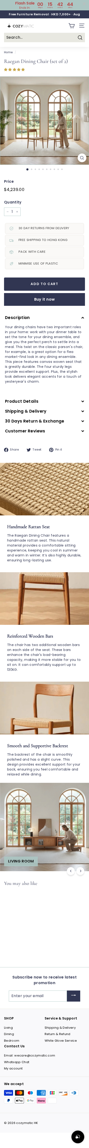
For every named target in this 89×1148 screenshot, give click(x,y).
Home (8, 52)
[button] (15, 69)
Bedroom (11, 1040)
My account (13, 1068)
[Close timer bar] (84, 4)
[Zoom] (82, 157)
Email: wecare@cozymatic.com (29, 1055)
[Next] (80, 871)
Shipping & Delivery (60, 1027)
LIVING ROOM (21, 861)
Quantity (13, 202)
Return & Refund (57, 1034)
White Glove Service (61, 1040)
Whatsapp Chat (16, 1062)
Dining (9, 1034)
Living (8, 1027)
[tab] (44, 318)
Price (9, 181)
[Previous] (71, 871)
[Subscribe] (73, 996)
